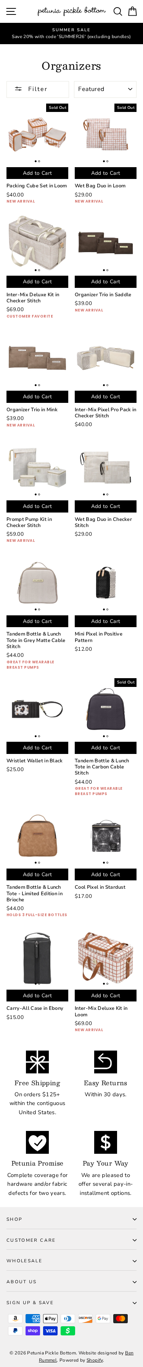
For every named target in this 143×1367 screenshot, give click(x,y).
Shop (14, 1219)
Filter (37, 89)
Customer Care (31, 1240)
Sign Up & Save (30, 1303)
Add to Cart (37, 173)
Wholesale (24, 1261)
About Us (21, 1282)
